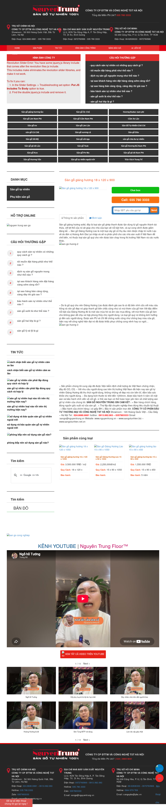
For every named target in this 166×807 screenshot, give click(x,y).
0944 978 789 (131, 790)
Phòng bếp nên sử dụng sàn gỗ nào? (28, 442)
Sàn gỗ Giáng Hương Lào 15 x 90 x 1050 (108, 457)
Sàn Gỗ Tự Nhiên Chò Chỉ (133, 125)
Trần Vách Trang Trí (133, 159)
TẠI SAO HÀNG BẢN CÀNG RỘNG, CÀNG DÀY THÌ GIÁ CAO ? (119, 86)
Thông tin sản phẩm (73, 217)
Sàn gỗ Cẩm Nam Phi (83, 119)
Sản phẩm (37, 48)
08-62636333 (134, 785)
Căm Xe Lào (133, 119)
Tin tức (58, 48)
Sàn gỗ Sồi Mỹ (32, 139)
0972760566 (81, 782)
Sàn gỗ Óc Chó (83, 112)
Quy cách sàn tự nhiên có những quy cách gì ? (117, 65)
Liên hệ (137, 48)
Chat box (135, 190)
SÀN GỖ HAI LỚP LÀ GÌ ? (102, 101)
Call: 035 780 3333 (135, 199)
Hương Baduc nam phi (133, 112)
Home (17, 48)
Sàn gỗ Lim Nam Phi (32, 119)
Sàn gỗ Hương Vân (32, 159)
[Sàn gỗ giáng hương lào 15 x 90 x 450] (144, 448)
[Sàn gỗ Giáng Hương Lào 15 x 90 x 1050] (109, 448)
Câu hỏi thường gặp (122, 57)
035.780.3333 (26, 790)
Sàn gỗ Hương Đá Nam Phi (133, 146)
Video (15, 53)
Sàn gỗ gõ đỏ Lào (32, 146)
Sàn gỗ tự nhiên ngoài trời (83, 159)
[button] (87, 663)
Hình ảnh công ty (44, 57)
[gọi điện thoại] (159, 778)
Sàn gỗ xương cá (83, 132)
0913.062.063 (45, 785)
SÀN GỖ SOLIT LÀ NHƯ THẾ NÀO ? (107, 96)
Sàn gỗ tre (32, 125)
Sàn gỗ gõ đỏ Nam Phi (134, 153)
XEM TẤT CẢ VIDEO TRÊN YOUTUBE (84, 654)
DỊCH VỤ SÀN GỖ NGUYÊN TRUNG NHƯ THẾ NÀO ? (115, 75)
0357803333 (23, 794)
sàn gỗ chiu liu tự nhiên (133, 139)
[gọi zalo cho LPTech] (159, 768)
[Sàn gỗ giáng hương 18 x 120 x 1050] (74, 448)
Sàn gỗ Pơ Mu (83, 153)
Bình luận (97, 217)
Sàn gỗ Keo (32, 153)
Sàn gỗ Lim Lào (83, 125)
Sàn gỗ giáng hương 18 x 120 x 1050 (74, 457)
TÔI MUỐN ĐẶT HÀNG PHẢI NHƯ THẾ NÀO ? (112, 70)
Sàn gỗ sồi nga (83, 139)
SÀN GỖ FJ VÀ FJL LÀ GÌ (27, 330)
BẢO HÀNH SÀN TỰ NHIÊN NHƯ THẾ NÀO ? (111, 91)
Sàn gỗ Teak (83, 146)
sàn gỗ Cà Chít (32, 132)
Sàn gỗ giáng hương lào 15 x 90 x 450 (143, 457)
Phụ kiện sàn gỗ (20, 196)
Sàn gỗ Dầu (133, 132)
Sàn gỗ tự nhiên (20, 189)
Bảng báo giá (114, 48)
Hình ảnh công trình (85, 48)
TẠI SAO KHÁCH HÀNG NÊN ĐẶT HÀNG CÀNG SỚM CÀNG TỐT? (120, 80)
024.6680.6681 (30, 785)
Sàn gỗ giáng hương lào (32, 112)
